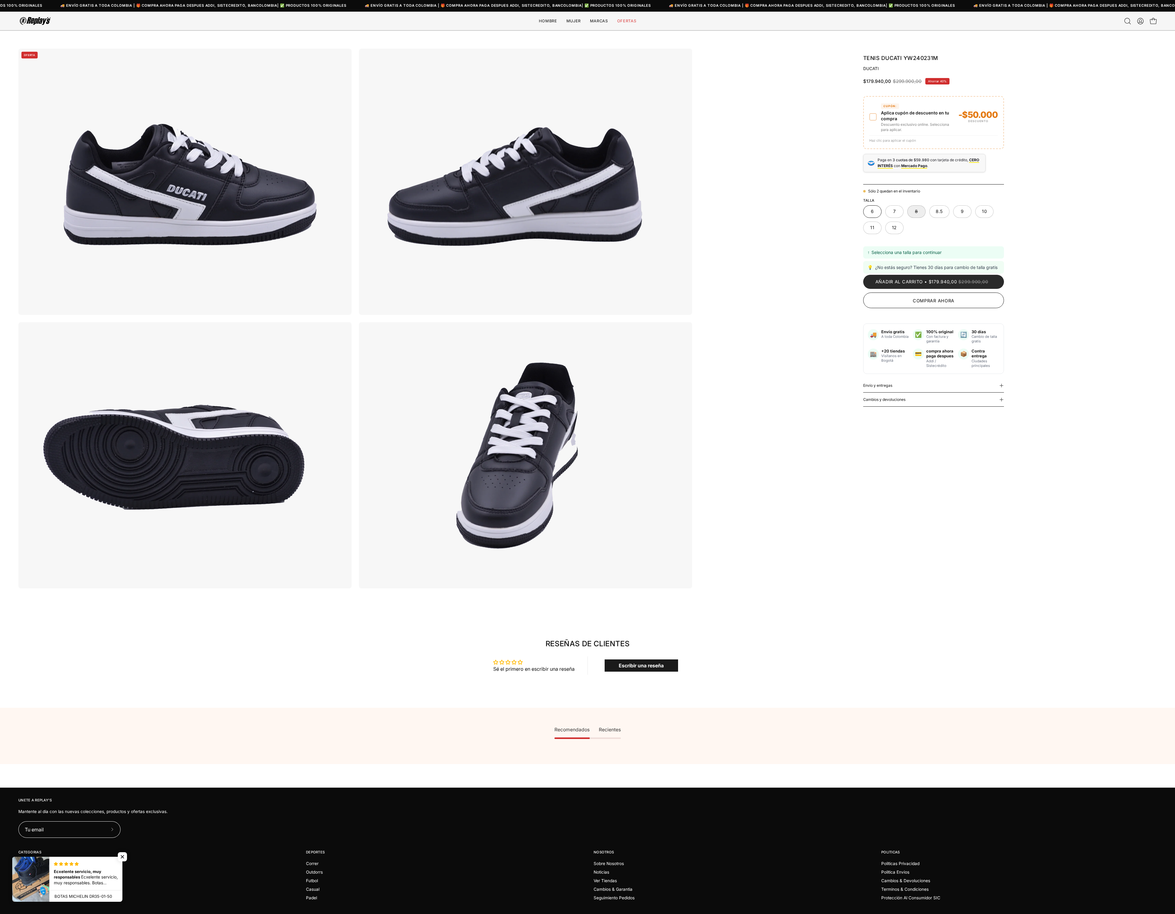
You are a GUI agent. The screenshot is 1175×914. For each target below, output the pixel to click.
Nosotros (604, 852)
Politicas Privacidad (900, 863)
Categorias (29, 852)
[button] (599, 21)
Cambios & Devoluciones (905, 880)
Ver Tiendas (605, 880)
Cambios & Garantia (613, 889)
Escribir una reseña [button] (641, 665)
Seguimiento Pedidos (614, 897)
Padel (311, 897)
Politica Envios (895, 872)
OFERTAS (27, 889)
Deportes (315, 852)
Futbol (312, 880)
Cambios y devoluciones (884, 399)
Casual (312, 889)
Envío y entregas (877, 385)
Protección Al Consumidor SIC (910, 897)
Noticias (601, 872)
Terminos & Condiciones (905, 889)
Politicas (890, 852)
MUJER (25, 872)
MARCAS (27, 880)
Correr (312, 863)
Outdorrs (314, 872)
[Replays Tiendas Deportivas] (35, 21)
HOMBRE (27, 863)
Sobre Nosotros (609, 863)
